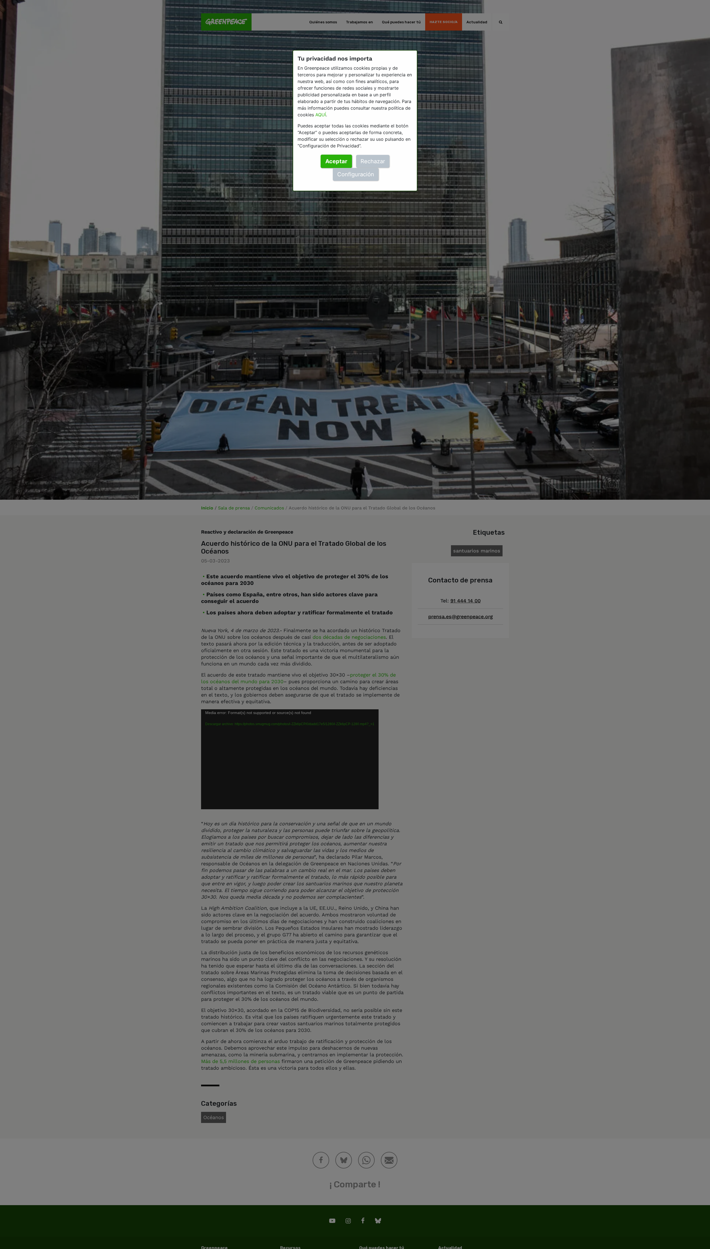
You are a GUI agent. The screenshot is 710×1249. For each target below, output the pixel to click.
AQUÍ (320, 114)
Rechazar (373, 161)
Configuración (355, 174)
